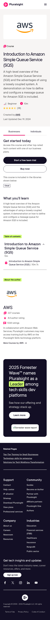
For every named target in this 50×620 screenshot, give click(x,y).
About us (7, 526)
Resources (8, 539)
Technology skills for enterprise (17, 458)
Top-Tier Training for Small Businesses (20, 454)
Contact (7, 485)
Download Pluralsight (13, 503)
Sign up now (12, 575)
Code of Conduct (38, 612)
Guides (30, 485)
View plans (8, 507)
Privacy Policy (23, 612)
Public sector (33, 551)
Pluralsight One (34, 506)
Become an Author (35, 489)
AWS (17, 114)
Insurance (31, 542)
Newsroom (8, 535)
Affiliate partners (34, 502)
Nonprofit (31, 547)
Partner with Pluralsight (32, 495)
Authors (30, 510)
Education (31, 526)
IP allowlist (8, 494)
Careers (6, 530)
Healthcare (32, 538)
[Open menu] (45, 4)
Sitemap (7, 498)
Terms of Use (10, 612)
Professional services (13, 512)
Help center (8, 489)
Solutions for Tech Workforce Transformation (23, 462)
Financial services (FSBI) (35, 532)
